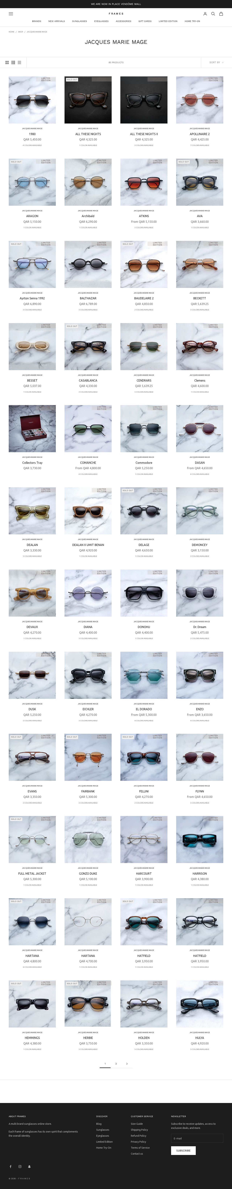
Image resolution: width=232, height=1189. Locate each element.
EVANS (32, 791)
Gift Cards (145, 21)
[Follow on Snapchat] (29, 1166)
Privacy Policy (138, 1141)
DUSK (32, 709)
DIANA (88, 627)
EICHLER (88, 709)
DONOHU (144, 627)
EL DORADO (144, 709)
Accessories (123, 21)
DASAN (200, 462)
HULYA (199, 1037)
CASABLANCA (88, 380)
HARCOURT (144, 873)
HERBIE (88, 1037)
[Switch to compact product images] (19, 62)
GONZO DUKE (88, 873)
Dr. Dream (199, 627)
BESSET (32, 380)
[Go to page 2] (126, 1064)
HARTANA (32, 955)
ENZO (200, 709)
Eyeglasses (101, 21)
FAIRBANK (88, 791)
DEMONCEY (200, 545)
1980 (32, 134)
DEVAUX (32, 627)
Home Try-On (192, 21)
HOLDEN (144, 1037)
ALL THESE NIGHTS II (144, 134)
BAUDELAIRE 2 (144, 298)
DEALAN (32, 545)
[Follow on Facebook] (10, 1166)
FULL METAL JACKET (32, 873)
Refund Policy (138, 1135)
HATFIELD (143, 955)
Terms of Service (140, 1147)
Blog (99, 1123)
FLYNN (200, 791)
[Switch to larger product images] (7, 62)
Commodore (144, 462)
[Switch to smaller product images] (13, 62)
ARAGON (32, 216)
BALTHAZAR (88, 298)
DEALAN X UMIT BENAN (88, 545)
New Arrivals (56, 21)
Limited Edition (168, 21)
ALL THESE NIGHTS (88, 134)
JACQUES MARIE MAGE (37, 32)
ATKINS (144, 216)
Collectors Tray (32, 462)
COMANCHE (88, 462)
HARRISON (200, 873)
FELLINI (144, 791)
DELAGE (144, 545)
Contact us (137, 1153)
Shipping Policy (139, 1129)
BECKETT (199, 298)
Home (11, 32)
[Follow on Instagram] (20, 1166)
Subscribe (183, 1150)
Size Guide (137, 1123)
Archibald (88, 216)
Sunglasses (79, 21)
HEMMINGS (32, 1037)
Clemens (199, 380)
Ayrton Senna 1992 (32, 298)
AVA (200, 216)
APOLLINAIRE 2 (200, 134)
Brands (36, 21)
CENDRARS (144, 380)
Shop (20, 32)
